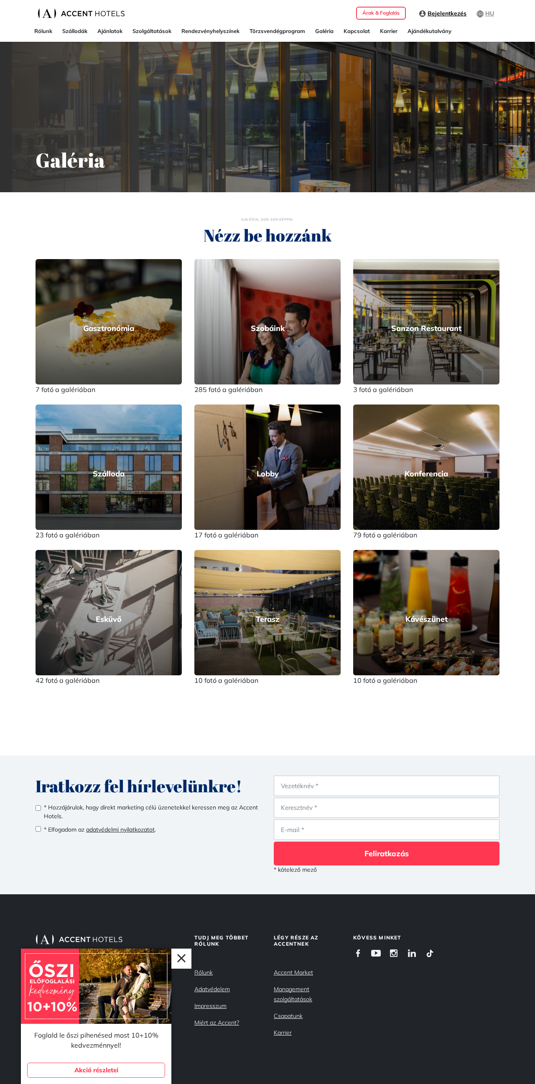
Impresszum (210, 1006)
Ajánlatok (109, 31)
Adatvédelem (212, 989)
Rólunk (43, 31)
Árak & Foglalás (381, 13)
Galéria (324, 31)
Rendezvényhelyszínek (210, 31)
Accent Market (293, 972)
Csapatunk (288, 1016)
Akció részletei (96, 1070)
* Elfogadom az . (100, 829)
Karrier (388, 31)
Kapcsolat (357, 31)
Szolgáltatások (151, 31)
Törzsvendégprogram (277, 31)
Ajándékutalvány (429, 31)
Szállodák (74, 31)
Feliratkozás (386, 853)
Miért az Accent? (216, 1022)
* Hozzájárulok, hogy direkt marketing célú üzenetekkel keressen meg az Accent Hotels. (151, 812)
